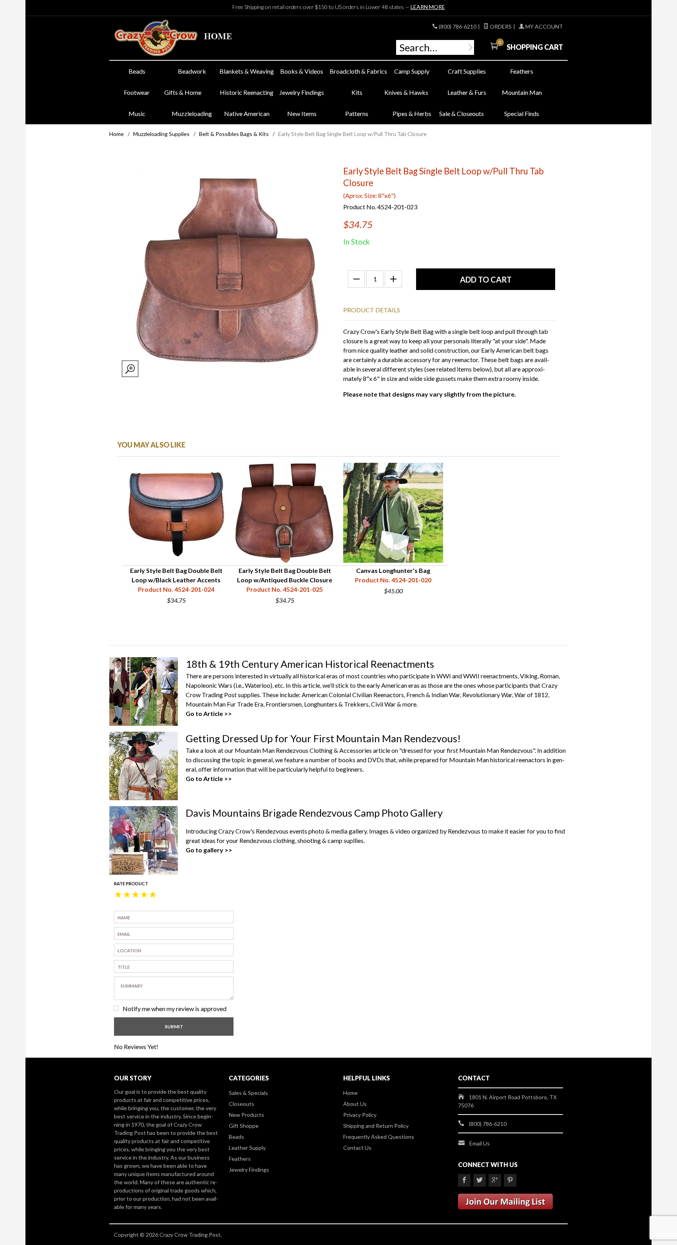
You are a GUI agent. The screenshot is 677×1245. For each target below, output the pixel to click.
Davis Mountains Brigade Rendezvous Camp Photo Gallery (314, 813)
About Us (355, 1103)
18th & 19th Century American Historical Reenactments (310, 664)
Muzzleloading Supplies (161, 133)
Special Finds (521, 113)
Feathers (521, 71)
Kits (356, 92)
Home (116, 133)
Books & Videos (301, 71)
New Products (246, 1114)
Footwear (137, 92)
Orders (500, 26)
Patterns (356, 113)
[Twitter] (479, 1180)
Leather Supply (247, 1147)
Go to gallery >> (209, 850)
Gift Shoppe (244, 1125)
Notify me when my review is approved (174, 1008)
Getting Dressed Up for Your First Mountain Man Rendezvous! (323, 738)
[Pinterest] (510, 1180)
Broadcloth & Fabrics (356, 71)
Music (137, 113)
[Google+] (495, 1180)
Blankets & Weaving (246, 71)
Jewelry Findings (301, 92)
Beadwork (192, 71)
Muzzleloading (192, 113)
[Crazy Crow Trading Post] (185, 38)
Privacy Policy (360, 1114)
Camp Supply (411, 71)
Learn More (428, 7)
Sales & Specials (248, 1092)
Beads (137, 71)
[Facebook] (464, 1180)
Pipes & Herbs (412, 113)
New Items (302, 113)
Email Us (479, 1143)
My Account (543, 26)
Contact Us (357, 1147)
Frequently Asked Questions (378, 1136)
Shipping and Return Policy (376, 1125)
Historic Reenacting (246, 92)
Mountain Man (522, 92)
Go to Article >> (209, 713)
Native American (247, 113)
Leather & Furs (466, 92)
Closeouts (241, 1103)
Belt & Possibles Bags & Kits (234, 133)
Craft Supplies (467, 71)
